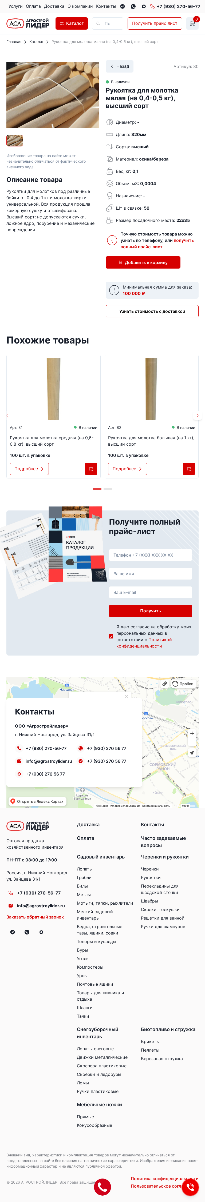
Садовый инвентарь (101, 857)
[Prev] (7, 415)
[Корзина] (192, 23)
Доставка (88, 824)
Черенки (150, 869)
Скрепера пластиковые (102, 1065)
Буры (82, 950)
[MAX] (144, 6)
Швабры (149, 901)
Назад (122, 66)
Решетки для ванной (162, 918)
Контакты (152, 824)
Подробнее (26, 468)
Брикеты (150, 1041)
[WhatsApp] (133, 6)
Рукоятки (151, 877)
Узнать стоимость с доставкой (152, 311)
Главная (13, 41)
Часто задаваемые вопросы (163, 841)
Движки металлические (102, 1057)
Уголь (83, 958)
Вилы (82, 886)
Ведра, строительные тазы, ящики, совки (99, 930)
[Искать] (117, 23)
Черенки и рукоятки (165, 857)
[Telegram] (122, 6)
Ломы (83, 1082)
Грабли (84, 877)
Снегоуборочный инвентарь (97, 1033)
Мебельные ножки (99, 1104)
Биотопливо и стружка (168, 1029)
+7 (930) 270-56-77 (178, 6)
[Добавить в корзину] (91, 469)
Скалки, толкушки (160, 909)
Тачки (83, 1016)
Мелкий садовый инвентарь (95, 915)
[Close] (108, 23)
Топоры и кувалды (96, 941)
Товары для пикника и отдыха (100, 996)
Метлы (84, 894)
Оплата (85, 838)
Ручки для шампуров (163, 926)
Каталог (75, 23)
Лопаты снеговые (95, 1048)
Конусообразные (94, 1125)
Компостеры (90, 967)
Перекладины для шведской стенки (160, 889)
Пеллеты (150, 1050)
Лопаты (85, 869)
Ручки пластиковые (98, 1091)
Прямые (85, 1116)
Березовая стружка (162, 1058)
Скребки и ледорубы (99, 1074)
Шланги (85, 1007)
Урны (82, 975)
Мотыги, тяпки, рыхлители (105, 903)
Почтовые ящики (95, 984)
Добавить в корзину (146, 262)
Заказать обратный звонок (35, 917)
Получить (150, 610)
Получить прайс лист (155, 23)
